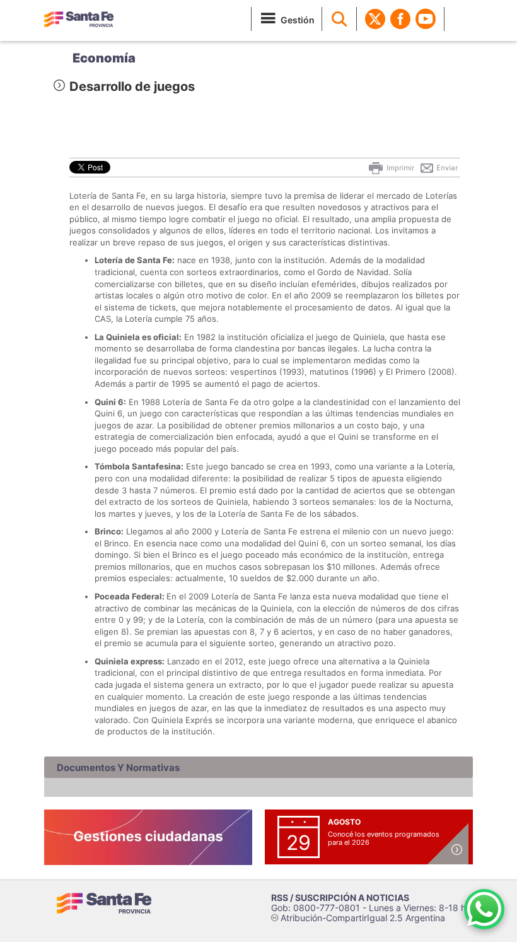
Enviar (446, 167)
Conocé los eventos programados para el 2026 (383, 838)
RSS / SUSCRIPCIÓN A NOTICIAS (340, 897)
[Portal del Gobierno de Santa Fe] (79, 19)
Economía (104, 58)
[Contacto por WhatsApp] (484, 909)
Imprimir (399, 167)
